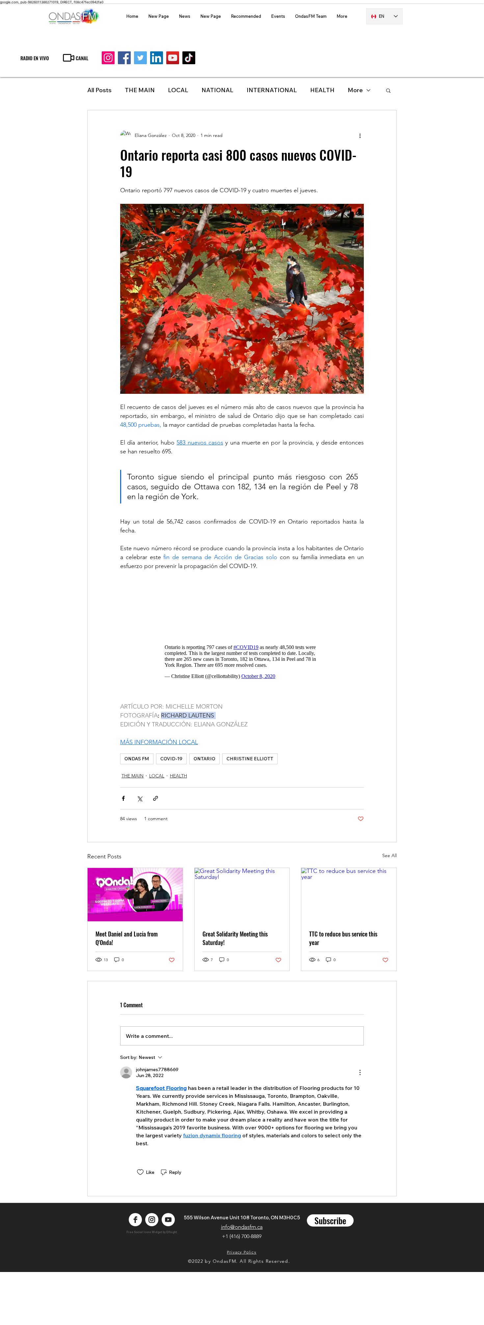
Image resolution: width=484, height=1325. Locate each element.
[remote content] (242, 605)
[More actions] (360, 135)
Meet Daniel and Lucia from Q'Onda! (126, 938)
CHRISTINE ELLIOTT (250, 759)
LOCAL (178, 90)
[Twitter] (140, 57)
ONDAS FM (136, 759)
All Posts (99, 90)
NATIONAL (217, 90)
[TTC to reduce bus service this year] (348, 894)
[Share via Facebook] (123, 798)
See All (389, 855)
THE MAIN (140, 90)
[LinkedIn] (156, 57)
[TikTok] (188, 57)
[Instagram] (108, 57)
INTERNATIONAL (272, 90)
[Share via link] (155, 798)
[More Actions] (360, 1072)
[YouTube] (172, 57)
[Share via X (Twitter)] (139, 798)
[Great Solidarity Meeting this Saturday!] (242, 894)
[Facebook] (124, 57)
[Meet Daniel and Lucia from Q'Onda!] (135, 894)
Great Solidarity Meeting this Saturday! (235, 938)
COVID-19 (171, 759)
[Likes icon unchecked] (140, 1172)
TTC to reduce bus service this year (343, 938)
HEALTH (178, 776)
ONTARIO (204, 759)
